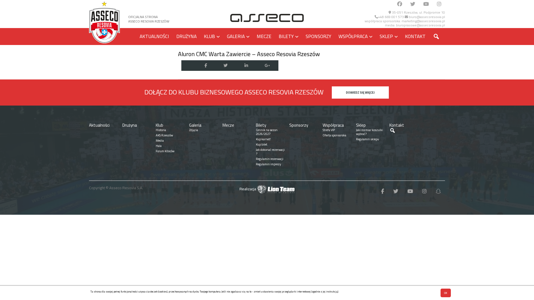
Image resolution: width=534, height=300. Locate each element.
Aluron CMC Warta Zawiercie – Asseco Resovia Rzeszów (249, 53)
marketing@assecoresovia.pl (423, 21)
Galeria (236, 36)
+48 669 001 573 (391, 17)
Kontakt (415, 36)
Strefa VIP (329, 130)
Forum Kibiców (165, 151)
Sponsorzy (318, 36)
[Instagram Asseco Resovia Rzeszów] (439, 4)
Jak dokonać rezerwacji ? (270, 152)
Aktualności (154, 36)
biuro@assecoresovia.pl (426, 17)
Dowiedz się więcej (360, 92)
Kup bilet (261, 144)
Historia (161, 130)
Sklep (386, 36)
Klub (209, 36)
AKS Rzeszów (164, 135)
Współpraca (353, 36)
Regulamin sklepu (367, 139)
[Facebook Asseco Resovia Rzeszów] (400, 4)
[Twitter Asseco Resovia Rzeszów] (413, 4)
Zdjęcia (193, 130)
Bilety (286, 36)
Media (160, 140)
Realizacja (248, 188)
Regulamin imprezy (268, 164)
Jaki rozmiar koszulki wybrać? (369, 132)
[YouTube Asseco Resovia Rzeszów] (426, 4)
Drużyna (186, 36)
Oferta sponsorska (334, 135)
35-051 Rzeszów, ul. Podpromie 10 (418, 12)
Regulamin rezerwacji (269, 159)
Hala (159, 146)
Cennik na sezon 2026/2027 (267, 132)
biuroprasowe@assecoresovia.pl (420, 25)
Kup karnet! (263, 139)
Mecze (264, 36)
